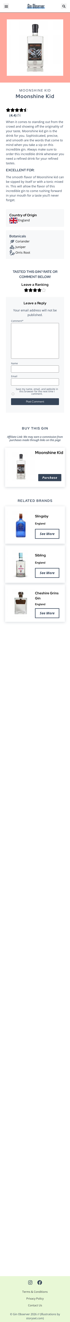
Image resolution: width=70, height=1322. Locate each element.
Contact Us (35, 1305)
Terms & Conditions (35, 1292)
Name (14, 363)
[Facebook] (40, 1282)
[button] (6, 6)
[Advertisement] (35, 662)
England (40, 523)
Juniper (20, 247)
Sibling (40, 555)
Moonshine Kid (35, 90)
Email (14, 376)
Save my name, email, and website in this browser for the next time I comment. (37, 391)
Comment (17, 321)
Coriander (22, 241)
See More (47, 533)
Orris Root (22, 252)
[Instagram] (30, 1282)
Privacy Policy (35, 1298)
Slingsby (41, 516)
